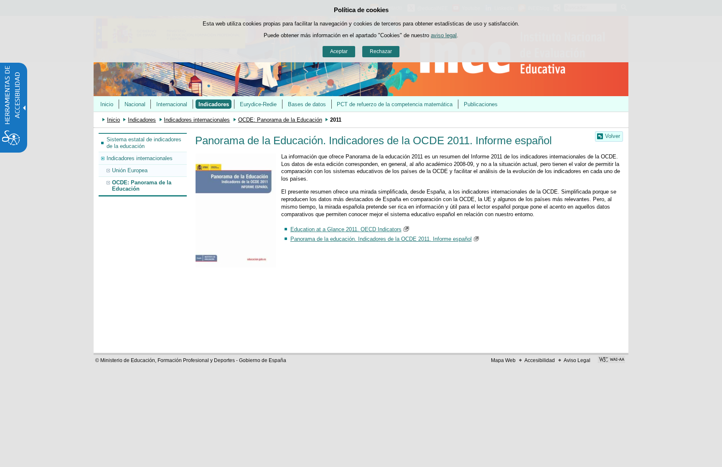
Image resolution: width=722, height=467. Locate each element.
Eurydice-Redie (258, 104)
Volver (612, 136)
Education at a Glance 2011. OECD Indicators (346, 229)
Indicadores (213, 104)
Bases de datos (307, 104)
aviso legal (444, 35)
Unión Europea (129, 170)
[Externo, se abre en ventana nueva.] (611, 360)
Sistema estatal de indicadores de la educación (144, 142)
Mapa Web (503, 360)
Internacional (171, 104)
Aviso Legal (577, 360)
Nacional (135, 104)
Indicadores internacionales (197, 120)
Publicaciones (481, 104)
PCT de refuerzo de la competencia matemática (395, 104)
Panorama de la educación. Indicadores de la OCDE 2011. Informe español (381, 239)
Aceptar (339, 51)
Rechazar (381, 51)
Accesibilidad (539, 360)
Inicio (106, 104)
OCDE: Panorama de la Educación (280, 120)
